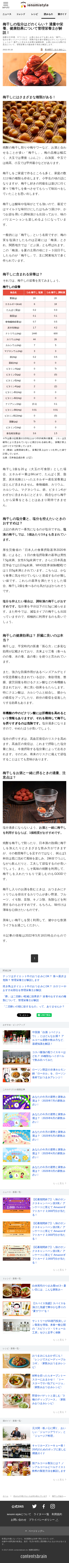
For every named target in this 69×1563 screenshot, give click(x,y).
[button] (5, 5)
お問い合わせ (18, 1519)
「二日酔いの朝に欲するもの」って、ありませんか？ (34, 1006)
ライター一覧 (41, 1514)
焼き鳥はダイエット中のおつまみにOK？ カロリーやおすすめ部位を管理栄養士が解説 (34, 988)
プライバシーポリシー (42, 1519)
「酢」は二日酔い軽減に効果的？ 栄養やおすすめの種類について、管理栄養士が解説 (34, 998)
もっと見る (58, 1183)
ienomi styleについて (19, 1514)
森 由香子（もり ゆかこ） (55, 49)
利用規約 (57, 1514)
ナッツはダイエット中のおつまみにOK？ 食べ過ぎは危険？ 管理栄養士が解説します (34, 978)
